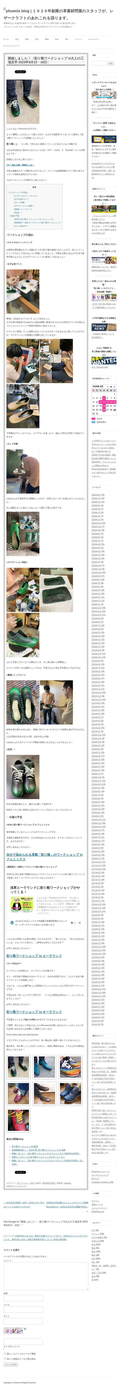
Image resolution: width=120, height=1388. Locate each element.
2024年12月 (97, 565)
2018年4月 (96, 848)
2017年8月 (96, 876)
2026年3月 (96, 512)
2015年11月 (97, 950)
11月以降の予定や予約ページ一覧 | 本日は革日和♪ (104, 1128)
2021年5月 (96, 717)
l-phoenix (67, 1183)
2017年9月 (96, 873)
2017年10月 (97, 869)
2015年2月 (96, 982)
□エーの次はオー (21, 226)
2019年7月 (96, 795)
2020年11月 (97, 738)
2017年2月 (96, 897)
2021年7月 (96, 710)
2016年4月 (96, 933)
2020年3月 (96, 767)
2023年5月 (96, 632)
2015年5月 (96, 971)
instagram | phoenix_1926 (102, 1182)
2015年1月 (96, 986)
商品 (27, 39)
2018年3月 (96, 851)
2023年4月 (96, 636)
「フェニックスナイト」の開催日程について (104, 217)
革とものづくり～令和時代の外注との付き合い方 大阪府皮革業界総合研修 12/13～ (104, 1071)
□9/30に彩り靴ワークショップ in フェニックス (34, 219)
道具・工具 (96, 1273)
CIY (18, 1183)
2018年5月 (96, 844)
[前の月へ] (107, 386)
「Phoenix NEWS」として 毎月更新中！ (103, 335)
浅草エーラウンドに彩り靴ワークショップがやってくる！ (38, 1157)
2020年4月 (96, 763)
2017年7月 (96, 880)
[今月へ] (111, 386)
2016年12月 (97, 904)
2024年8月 (96, 580)
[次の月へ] (114, 386)
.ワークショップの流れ (18, 192)
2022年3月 (96, 682)
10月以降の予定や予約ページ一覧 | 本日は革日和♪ (104, 1149)
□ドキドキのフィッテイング (26, 196)
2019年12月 (97, 777)
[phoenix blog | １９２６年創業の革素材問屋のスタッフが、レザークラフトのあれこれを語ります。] (60, 14)
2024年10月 (97, 572)
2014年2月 (96, 1024)
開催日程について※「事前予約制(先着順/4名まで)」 (104, 269)
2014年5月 (96, 1014)
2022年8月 (96, 664)
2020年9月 (96, 745)
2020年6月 (96, 756)
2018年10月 (97, 827)
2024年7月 (96, 583)
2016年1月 (96, 943)
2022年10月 (97, 657)
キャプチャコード (12, 1346)
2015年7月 (96, 964)
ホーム (6, 39)
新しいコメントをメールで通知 (21, 1354)
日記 (17, 39)
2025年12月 (97, 523)
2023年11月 (97, 611)
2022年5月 (96, 675)
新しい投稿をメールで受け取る (21, 1359)
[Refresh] (25, 1329)
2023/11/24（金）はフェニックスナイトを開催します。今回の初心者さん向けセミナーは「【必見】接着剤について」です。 (104, 1117)
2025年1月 (96, 562)
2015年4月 (96, 975)
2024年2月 (96, 601)
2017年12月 (97, 862)
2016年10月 (97, 911)
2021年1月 (96, 731)
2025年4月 (96, 551)
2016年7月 (96, 922)
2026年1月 (96, 520)
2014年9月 (96, 1000)
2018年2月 (96, 855)
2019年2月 (96, 813)
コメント (8, 1261)
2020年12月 (97, 735)
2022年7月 (96, 668)
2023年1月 (96, 647)
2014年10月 (97, 996)
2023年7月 (96, 625)
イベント (78, 39)
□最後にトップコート (23, 209)
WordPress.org (98, 1211)
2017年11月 (97, 865)
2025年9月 (96, 534)
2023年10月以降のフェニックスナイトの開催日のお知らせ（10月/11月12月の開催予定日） (67, 1206)
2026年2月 (96, 516)
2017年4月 (96, 890)
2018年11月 (97, 823)
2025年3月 (96, 555)
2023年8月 (96, 622)
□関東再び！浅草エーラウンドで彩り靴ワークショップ (37, 223)
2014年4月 (96, 1017)
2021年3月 (96, 724)
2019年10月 (97, 784)
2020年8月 (96, 749)
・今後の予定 (13, 216)
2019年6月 (96, 798)
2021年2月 (96, 728)
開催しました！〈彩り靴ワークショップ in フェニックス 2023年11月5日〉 (46, 1153)
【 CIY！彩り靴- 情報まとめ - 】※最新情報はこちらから (104, 306)
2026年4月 (96, 509)
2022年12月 (97, 650)
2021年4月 (96, 721)
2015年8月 (96, 961)
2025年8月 (96, 537)
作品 (57, 39)
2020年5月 (96, 760)
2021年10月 (97, 700)
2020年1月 (96, 774)
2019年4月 (96, 805)
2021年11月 (97, 696)
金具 (93, 1276)
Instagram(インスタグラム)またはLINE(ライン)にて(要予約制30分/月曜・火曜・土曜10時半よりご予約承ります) (103, 170)
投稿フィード (97, 1204)
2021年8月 (96, 707)
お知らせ (95, 1241)
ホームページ (93, 39)
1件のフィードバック (16, 1186)
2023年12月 (97, 608)
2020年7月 (96, 753)
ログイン (95, 1201)
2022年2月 (96, 685)
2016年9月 (96, 915)
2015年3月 (96, 978)
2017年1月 (96, 901)
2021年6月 (96, 714)
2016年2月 (96, 940)
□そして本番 (19, 202)
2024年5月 (96, 590)
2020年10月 (97, 742)
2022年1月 (96, 689)
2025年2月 (96, 558)
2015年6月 (96, 968)
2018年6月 (96, 841)
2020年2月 (96, 770)
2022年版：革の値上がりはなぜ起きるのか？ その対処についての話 (104, 1046)
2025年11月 (97, 527)
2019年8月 (96, 791)
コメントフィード (99, 1208)
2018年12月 (97, 820)
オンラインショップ (11, 46)
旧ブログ (95, 1179)
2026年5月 (96, 505)
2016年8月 (96, 918)
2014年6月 (96, 1010)
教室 (47, 39)
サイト (7, 1316)
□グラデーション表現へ (24, 206)
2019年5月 (96, 802)
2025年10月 (97, 530)
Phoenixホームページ (101, 1171)
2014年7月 (96, 1007)
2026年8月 (96, 495)
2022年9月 (96, 661)
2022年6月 (96, 671)
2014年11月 (97, 993)
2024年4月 (96, 594)
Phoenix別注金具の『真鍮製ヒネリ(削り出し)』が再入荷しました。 (104, 472)
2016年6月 (96, 925)
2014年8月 (96, 1003)
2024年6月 (96, 587)
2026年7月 (96, 498)
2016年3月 (96, 936)
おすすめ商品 (97, 1237)
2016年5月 (96, 929)
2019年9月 (96, 788)
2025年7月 (96, 541)
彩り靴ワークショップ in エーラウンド (34, 955)
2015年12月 (97, 947)
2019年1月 (96, 816)
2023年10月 (97, 615)
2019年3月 (96, 809)
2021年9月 (96, 703)
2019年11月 (97, 781)
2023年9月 (96, 618)
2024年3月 (96, 597)
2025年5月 (96, 548)
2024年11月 (97, 569)
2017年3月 (96, 894)
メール (7, 1305)
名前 (6, 1293)
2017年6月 (96, 883)
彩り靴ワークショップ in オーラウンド (34, 1011)
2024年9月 (96, 576)
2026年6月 (96, 502)
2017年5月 (96, 887)
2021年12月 (97, 692)
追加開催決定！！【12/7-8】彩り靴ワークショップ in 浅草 (39, 1150)
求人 (66, 39)
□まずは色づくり (21, 199)
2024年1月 (96, 604)
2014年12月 (97, 989)
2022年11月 (97, 654)
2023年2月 (96, 643)
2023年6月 (96, 629)
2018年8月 (96, 834)
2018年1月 (96, 858)
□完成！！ (18, 213)
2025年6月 (96, 544)
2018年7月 (96, 837)
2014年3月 (96, 1021)
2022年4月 (96, 678)
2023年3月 (96, 640)
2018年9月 (96, 830)
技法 (37, 39)
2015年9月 (96, 957)
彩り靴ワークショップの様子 (25, 1146)
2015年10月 (97, 954)
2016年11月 (97, 908)
